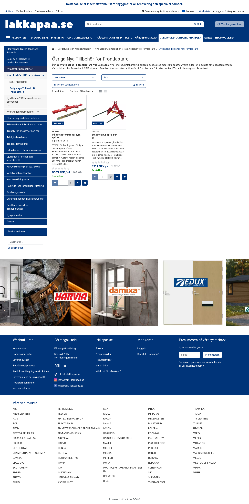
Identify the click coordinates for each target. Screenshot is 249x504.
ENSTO (17, 477)
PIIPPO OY (153, 413)
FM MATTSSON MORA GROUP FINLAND (79, 428)
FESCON (62, 413)
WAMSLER (198, 448)
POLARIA (153, 428)
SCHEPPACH (155, 467)
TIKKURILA (198, 408)
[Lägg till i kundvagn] (85, 183)
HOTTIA (62, 453)
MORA (106, 462)
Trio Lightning (200, 418)
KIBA (105, 408)
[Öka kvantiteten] (78, 183)
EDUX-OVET (19, 462)
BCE (15, 423)
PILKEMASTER (156, 418)
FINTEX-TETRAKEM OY (70, 418)
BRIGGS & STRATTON (24, 438)
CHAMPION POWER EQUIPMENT (30, 453)
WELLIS (197, 458)
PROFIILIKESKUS (156, 443)
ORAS (106, 481)
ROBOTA (153, 458)
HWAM (61, 462)
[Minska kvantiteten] (55, 183)
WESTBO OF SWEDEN (204, 462)
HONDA (62, 448)
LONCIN (107, 428)
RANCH (152, 453)
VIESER (197, 438)
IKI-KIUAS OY (64, 472)
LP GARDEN (109, 433)
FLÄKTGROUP (65, 423)
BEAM (16, 428)
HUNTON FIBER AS (68, 458)
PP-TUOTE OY (156, 438)
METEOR (108, 458)
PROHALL (153, 448)
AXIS (15, 418)
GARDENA (63, 438)
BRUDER (17, 443)
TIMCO (197, 413)
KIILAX (106, 413)
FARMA (16, 482)
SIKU (150, 472)
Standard (85, 91)
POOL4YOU (154, 433)
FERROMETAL (65, 408)
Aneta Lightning (21, 413)
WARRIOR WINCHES (203, 453)
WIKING (197, 467)
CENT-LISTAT (20, 448)
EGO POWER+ (20, 467)
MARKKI (107, 443)
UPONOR (198, 428)
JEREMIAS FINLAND (68, 477)
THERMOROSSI (156, 482)
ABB (15, 408)
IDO (60, 467)
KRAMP (107, 418)
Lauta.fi (107, 423)
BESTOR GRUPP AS (23, 433)
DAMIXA (17, 458)
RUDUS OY (154, 462)
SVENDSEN (154, 477)
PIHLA (151, 408)
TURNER (197, 423)
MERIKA (107, 453)
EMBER (17, 472)
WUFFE (197, 472)
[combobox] (144, 24)
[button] (195, 365)
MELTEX (107, 448)
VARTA (197, 433)
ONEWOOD (109, 476)
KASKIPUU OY (65, 482)
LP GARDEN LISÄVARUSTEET (118, 438)
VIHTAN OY (199, 443)
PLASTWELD (155, 423)
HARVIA (62, 443)
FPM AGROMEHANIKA (69, 433)
